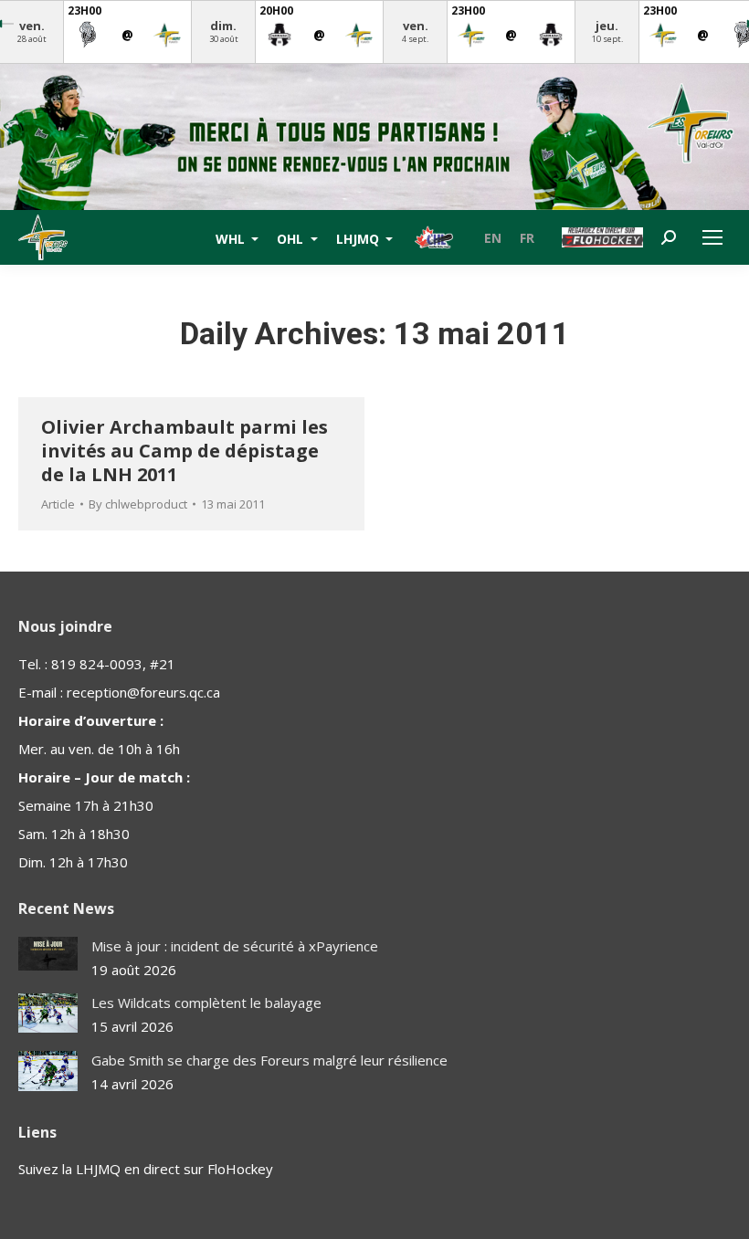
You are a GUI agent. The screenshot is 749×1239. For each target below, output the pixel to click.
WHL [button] (232, 238)
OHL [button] (292, 238)
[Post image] (48, 954)
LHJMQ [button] (359, 238)
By (138, 504)
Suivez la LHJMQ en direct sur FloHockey (145, 1169)
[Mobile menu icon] (712, 237)
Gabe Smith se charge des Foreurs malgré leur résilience (269, 1060)
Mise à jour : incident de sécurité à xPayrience (234, 946)
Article (58, 504)
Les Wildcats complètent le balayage (206, 1002)
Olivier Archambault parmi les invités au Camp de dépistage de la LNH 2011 (184, 451)
